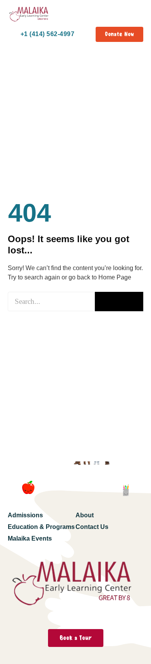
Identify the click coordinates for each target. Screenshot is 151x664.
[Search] (119, 301)
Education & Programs (41, 527)
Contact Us (92, 527)
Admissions (25, 515)
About (85, 515)
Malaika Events (30, 538)
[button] (136, 15)
